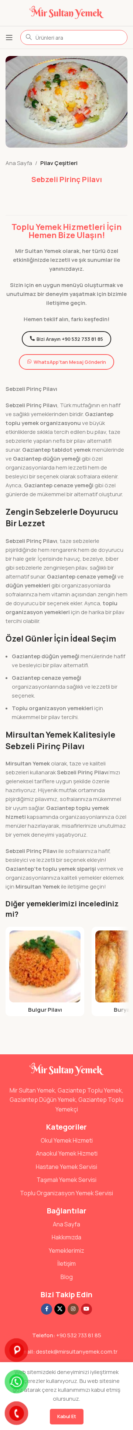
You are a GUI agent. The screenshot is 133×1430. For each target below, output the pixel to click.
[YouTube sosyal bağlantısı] (86, 1309)
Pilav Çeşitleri (59, 163)
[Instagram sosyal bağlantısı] (73, 1309)
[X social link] (59, 1309)
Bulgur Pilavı (45, 1010)
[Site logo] (66, 12)
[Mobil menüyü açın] (9, 37)
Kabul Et (66, 1416)
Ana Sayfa (19, 163)
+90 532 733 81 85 (78, 1335)
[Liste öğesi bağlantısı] (66, 1141)
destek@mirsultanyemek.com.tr (76, 1351)
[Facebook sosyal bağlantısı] (46, 1309)
